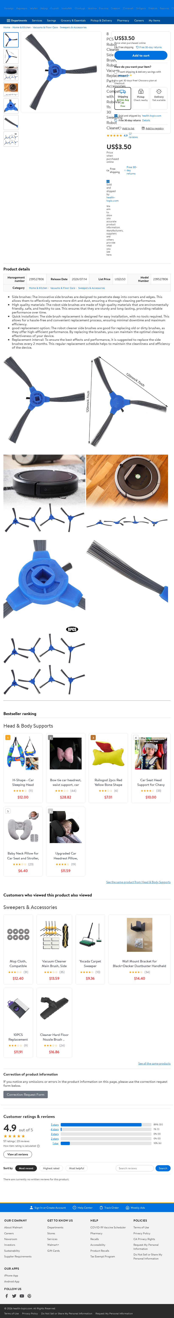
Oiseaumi (115, 8)
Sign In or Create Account (50, 1207)
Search (163, 1168)
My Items (154, 20)
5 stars (55, 1124)
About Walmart (13, 1227)
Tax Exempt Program (102, 1256)
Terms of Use (141, 1227)
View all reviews (17, 1154)
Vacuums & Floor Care (45, 27)
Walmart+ (53, 1245)
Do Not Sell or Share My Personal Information (147, 1256)
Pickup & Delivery (101, 20)
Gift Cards (53, 1251)
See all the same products (154, 1063)
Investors (9, 1245)
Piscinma (103, 8)
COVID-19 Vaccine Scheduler (108, 1227)
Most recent (26, 1168)
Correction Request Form (25, 1094)
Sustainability (12, 1251)
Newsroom (10, 1239)
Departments (19, 20)
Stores (51, 1233)
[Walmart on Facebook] (6, 1296)
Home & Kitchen (22, 27)
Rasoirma (164, 8)
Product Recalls (99, 1251)
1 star (56, 1143)
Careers (139, 20)
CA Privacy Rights (144, 1239)
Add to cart (140, 55)
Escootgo (9, 8)
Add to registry (155, 128)
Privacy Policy (141, 1233)
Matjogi (44, 8)
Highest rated (51, 1168)
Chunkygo (80, 8)
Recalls (94, 1239)
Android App (11, 1281)
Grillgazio (141, 8)
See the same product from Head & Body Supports (138, 882)
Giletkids (152, 8)
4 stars (55, 1129)
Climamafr (128, 8)
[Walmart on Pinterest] (29, 1296)
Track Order (111, 1207)
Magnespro (21, 8)
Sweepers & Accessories (73, 27)
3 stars (55, 1134)
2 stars (55, 1138)
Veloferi (34, 8)
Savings (51, 20)
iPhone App (11, 1275)
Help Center (85, 1207)
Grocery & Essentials (73, 20)
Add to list (128, 128)
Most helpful (76, 1168)
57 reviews (133, 135)
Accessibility (97, 1245)
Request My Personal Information (146, 1246)
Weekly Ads (138, 1207)
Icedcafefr (67, 8)
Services (37, 20)
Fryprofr (55, 8)
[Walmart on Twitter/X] (14, 1296)
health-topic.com (113, 198)
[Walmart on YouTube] (22, 1296)
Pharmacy (123, 20)
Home (6, 27)
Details (146, 120)
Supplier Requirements (17, 1256)
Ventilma (92, 8)
